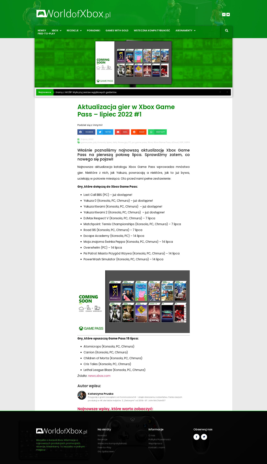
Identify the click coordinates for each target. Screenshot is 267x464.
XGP (181, 142)
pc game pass (139, 142)
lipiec (109, 142)
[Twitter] (228, 14)
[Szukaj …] (226, 31)
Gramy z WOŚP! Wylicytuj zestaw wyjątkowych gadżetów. (86, 92)
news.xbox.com (99, 376)
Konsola (101, 142)
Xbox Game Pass (162, 142)
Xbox (150, 142)
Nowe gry (122, 142)
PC (129, 142)
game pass (86, 142)
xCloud (175, 142)
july (95, 142)
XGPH (187, 142)
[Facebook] (224, 14)
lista (115, 142)
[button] (86, 132)
